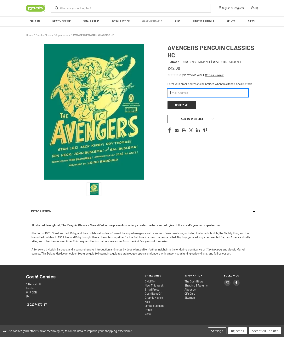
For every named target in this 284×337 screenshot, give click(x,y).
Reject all (237, 331)
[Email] (177, 130)
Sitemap (190, 297)
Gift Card (190, 293)
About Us (190, 289)
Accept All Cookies (265, 331)
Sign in (226, 8)
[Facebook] (169, 130)
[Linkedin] (198, 130)
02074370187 (38, 304)
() (256, 8)
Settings (217, 331)
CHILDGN (35, 21)
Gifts (251, 21)
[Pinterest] (205, 130)
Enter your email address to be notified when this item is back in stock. (210, 84)
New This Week (61, 21)
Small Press (91, 21)
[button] (213, 75)
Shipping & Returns (196, 285)
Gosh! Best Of (121, 21)
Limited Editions (203, 21)
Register (239, 8)
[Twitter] (191, 130)
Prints (231, 21)
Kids (177, 21)
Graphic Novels (152, 21)
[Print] (184, 130)
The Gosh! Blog (194, 281)
